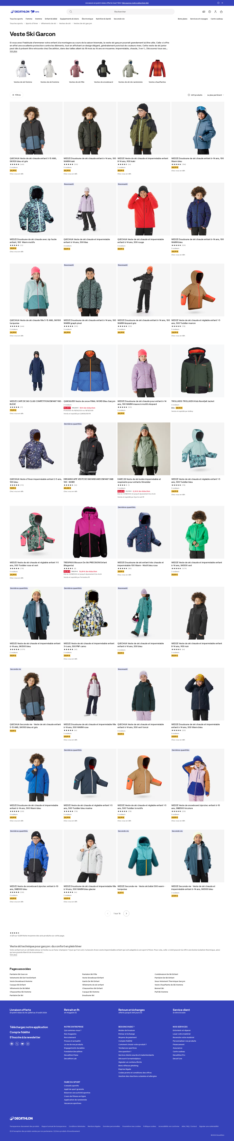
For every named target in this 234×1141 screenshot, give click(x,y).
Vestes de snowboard (103, 82)
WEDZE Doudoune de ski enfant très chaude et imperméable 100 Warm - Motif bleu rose (140, 564)
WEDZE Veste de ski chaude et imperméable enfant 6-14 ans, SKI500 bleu (35, 645)
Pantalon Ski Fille (89, 974)
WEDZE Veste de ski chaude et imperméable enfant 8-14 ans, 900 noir (197, 645)
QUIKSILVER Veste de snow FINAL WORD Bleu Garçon (89, 401)
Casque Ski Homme (90, 992)
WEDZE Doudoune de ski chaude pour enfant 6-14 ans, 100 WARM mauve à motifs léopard (142, 402)
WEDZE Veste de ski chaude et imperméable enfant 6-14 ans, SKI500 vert (197, 564)
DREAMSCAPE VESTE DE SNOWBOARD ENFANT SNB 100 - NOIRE (89, 480)
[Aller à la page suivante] (126, 913)
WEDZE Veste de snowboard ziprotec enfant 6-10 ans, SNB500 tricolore (195, 806)
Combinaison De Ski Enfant (166, 974)
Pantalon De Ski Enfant (164, 978)
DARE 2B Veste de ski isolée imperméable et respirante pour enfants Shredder (139, 480)
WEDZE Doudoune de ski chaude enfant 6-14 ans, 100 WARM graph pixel (90, 321)
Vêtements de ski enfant (93, 985)
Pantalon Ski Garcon (19, 974)
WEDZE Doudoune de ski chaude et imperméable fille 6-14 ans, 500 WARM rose (90, 725)
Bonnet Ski (159, 988)
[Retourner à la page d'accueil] (25, 11)
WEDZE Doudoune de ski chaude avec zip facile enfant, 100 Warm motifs (33, 240)
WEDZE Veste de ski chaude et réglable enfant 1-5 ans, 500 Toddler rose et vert (34, 564)
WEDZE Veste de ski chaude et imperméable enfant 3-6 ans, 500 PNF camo (89, 645)
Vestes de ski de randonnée (130, 82)
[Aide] (210, 12)
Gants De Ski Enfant (90, 981)
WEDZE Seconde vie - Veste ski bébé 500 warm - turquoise (141, 887)
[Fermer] (222, 3)
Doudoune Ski (88, 995)
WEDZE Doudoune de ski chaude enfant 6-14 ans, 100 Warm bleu (197, 159)
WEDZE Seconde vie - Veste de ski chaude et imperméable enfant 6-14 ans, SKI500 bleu (193, 887)
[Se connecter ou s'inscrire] (215, 12)
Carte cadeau (217, 19)
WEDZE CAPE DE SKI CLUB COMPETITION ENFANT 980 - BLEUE (36, 402)
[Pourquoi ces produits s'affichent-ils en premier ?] (189, 95)
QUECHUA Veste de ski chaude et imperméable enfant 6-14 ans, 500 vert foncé (140, 725)
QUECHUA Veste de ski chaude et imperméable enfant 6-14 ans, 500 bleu (140, 645)
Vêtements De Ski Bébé (20, 988)
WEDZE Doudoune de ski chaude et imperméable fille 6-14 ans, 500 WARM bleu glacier (90, 887)
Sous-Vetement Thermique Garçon (170, 981)
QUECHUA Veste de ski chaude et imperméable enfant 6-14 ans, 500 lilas (87, 240)
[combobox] (215, 95)
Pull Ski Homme (161, 992)
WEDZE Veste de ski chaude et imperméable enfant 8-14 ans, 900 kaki (143, 159)
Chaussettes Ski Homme (20, 992)
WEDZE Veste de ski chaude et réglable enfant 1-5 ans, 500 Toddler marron (196, 321)
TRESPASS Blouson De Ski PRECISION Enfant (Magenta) (85, 564)
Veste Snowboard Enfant (93, 978)
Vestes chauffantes (157, 82)
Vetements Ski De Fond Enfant (23, 978)
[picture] (36, 128)
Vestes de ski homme (49, 82)
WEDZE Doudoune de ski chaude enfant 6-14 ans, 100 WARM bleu (197, 240)
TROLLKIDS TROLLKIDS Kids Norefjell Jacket (192, 401)
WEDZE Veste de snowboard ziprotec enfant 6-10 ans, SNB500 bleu (34, 887)
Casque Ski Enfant (18, 985)
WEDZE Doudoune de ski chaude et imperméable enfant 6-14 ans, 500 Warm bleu (195, 725)
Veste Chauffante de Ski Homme (169, 985)
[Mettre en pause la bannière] (218, 3)
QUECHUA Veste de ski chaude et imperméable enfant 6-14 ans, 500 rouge (140, 240)
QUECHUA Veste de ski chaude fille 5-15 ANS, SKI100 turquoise (35, 321)
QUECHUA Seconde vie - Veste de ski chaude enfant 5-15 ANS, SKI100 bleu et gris (35, 725)
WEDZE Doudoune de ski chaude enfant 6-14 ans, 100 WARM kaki (90, 159)
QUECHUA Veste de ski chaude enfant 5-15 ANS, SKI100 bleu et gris (33, 159)
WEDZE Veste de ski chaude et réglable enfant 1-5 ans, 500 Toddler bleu (196, 480)
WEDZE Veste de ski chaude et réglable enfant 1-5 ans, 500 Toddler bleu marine (88, 806)
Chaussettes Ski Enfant (92, 988)
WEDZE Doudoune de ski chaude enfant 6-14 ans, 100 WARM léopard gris (143, 321)
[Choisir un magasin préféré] (204, 12)
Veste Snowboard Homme (21, 981)
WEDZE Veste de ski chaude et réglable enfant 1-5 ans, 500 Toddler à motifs (142, 806)
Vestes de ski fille (76, 82)
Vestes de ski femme (23, 82)
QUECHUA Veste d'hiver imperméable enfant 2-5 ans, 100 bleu (36, 480)
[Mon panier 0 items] (221, 12)
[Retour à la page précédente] (108, 913)
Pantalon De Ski (16, 995)
